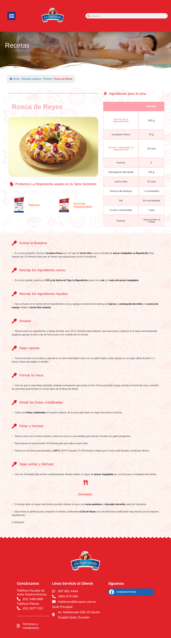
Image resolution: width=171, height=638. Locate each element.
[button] (11, 16)
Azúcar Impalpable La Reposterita (120, 148)
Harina (34, 205)
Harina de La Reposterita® (121, 120)
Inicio (16, 78)
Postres (47, 78)
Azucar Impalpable (82, 205)
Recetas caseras (31, 78)
